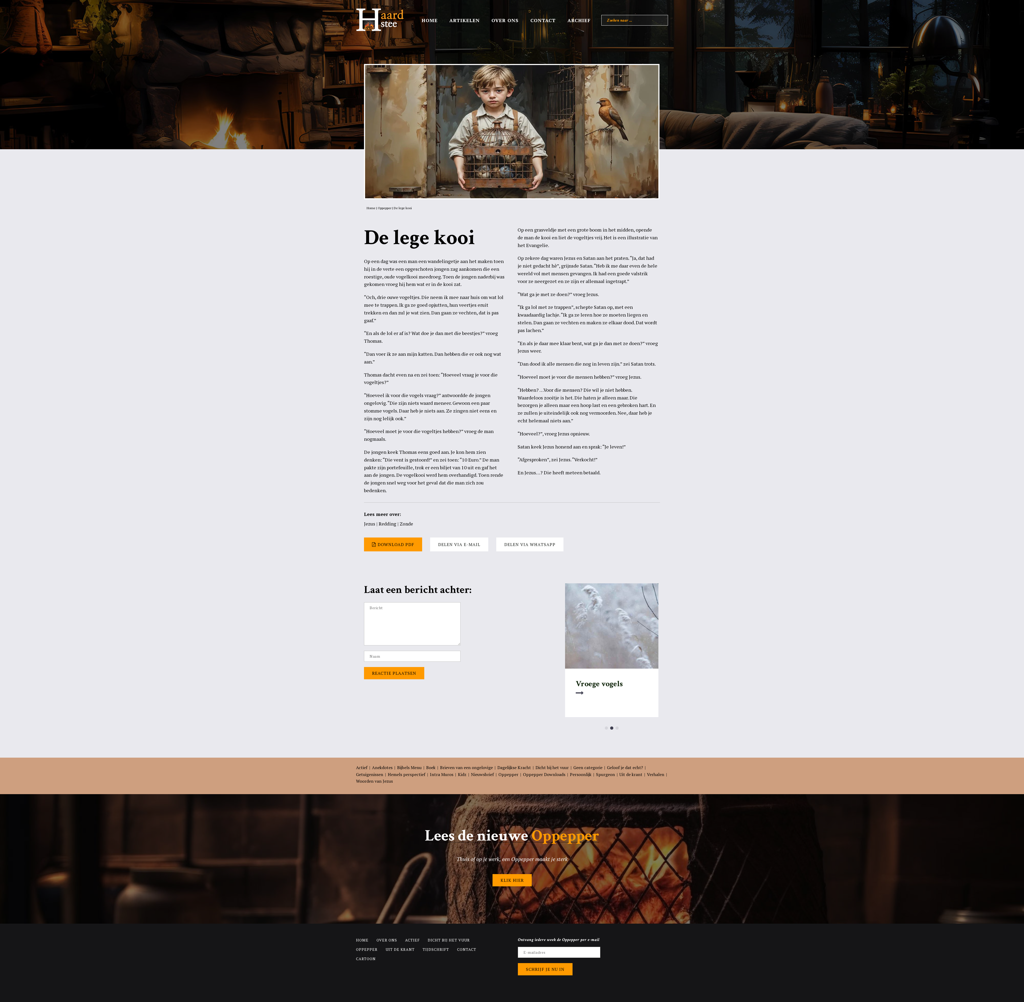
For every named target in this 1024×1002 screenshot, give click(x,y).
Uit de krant (630, 774)
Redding (387, 524)
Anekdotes (382, 767)
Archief (579, 20)
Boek (430, 767)
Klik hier (512, 880)
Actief (361, 767)
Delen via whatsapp (529, 544)
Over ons (505, 20)
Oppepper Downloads (544, 774)
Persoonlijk (580, 774)
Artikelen (464, 20)
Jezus (369, 524)
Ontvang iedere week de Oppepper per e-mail (559, 940)
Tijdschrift (436, 949)
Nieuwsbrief (482, 774)
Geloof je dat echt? (625, 767)
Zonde (406, 524)
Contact (543, 20)
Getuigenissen (369, 774)
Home (430, 20)
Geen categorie (587, 767)
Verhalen (655, 774)
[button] (606, 728)
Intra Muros (441, 774)
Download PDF (396, 544)
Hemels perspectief (406, 774)
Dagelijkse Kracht (514, 767)
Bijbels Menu (409, 767)
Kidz (462, 774)
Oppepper (384, 208)
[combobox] (634, 20)
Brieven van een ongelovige (466, 767)
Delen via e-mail (459, 544)
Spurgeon (605, 774)
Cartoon (366, 958)
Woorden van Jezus (374, 781)
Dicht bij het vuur (552, 767)
